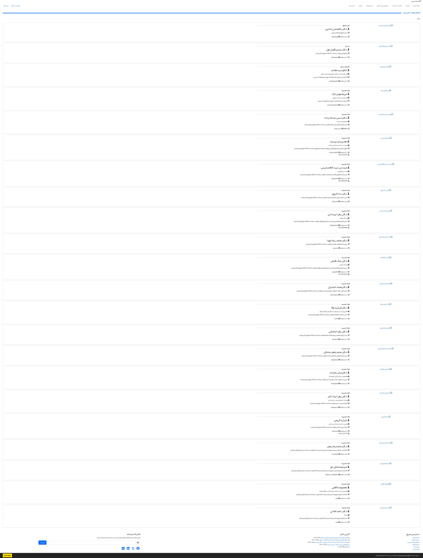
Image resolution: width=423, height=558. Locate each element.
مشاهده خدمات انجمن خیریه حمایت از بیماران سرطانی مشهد (332, 542)
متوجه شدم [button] (7, 555)
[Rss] (123, 549)
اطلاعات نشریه (397, 5)
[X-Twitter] (133, 549)
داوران (360, 5)
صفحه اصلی (416, 5)
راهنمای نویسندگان (382, 5)
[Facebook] (138, 549)
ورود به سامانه (15, 5)
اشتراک (42, 542)
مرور (408, 5)
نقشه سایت (416, 549)
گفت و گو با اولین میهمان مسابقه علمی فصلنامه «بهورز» (334, 539)
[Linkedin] (128, 549)
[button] (374, 555)
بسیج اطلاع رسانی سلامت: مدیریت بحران (338, 544)
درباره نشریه (415, 539)
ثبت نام (6, 5)
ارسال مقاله (369, 5)
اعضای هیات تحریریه (413, 542)
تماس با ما (352, 5)
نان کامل (347, 546)
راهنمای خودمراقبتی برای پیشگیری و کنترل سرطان (335, 537)
